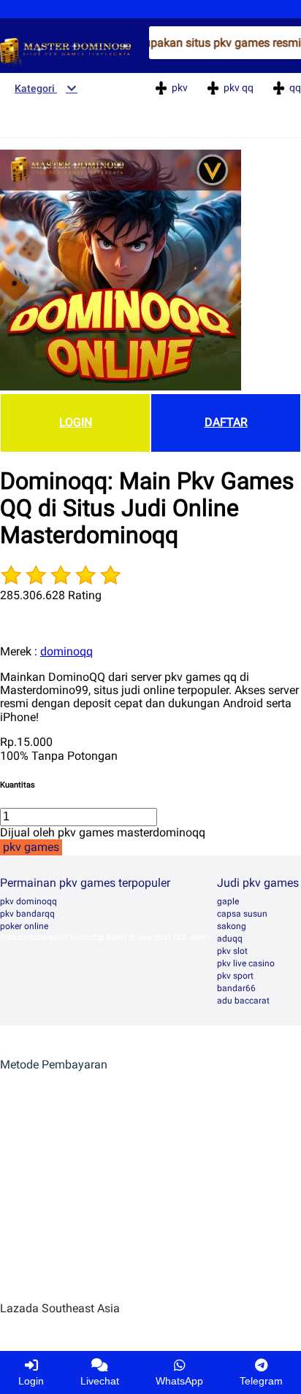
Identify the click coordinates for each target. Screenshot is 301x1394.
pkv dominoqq (28, 901)
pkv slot (232, 951)
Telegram (261, 1381)
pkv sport (235, 976)
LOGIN (75, 422)
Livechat (99, 1381)
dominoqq (66, 651)
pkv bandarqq (27, 914)
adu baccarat (243, 1001)
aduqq (230, 938)
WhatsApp (179, 1381)
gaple (228, 901)
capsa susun (242, 914)
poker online (24, 926)
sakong (231, 926)
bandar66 (236, 988)
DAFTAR (226, 422)
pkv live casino (246, 963)
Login (31, 1381)
